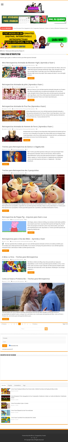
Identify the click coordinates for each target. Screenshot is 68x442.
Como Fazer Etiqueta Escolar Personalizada (22, 410)
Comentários (17, 385)
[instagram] (36, 438)
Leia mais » (31, 78)
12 (26, 281)
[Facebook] (33, 438)
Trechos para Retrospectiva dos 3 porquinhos (20, 170)
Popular (10, 385)
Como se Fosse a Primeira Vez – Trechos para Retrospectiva (26, 279)
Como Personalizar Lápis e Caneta (19, 403)
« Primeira (3, 324)
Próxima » (35, 324)
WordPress (31, 435)
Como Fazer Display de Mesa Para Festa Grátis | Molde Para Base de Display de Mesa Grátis (34, 389)
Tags (24, 385)
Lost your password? (7, 349)
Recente (4, 385)
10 (37, 87)
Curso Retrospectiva (17, 65)
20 (26, 219)
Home (3, 51)
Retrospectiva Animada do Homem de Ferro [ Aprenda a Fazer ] (27, 126)
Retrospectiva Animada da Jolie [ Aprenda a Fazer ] (22, 84)
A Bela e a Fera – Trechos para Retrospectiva (20, 257)
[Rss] (31, 438)
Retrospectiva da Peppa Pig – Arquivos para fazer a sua (24, 217)
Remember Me (14, 345)
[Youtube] (34, 438)
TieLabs (44, 435)
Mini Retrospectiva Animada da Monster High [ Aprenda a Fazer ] (28, 63)
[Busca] (46, 328)
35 (35, 241)
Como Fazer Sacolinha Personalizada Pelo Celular (23, 417)
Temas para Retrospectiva (29, 65)
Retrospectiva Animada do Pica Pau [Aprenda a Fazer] (24, 106)
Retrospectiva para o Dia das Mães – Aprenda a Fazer (23, 239)
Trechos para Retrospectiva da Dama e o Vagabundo (23, 147)
